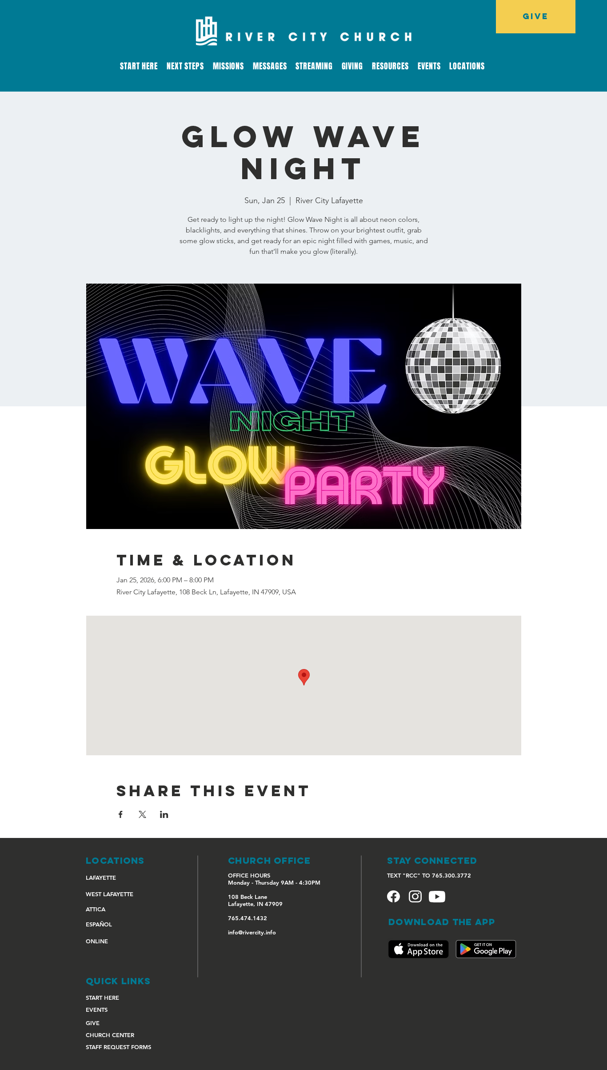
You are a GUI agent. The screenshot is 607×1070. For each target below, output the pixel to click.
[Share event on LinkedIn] (164, 814)
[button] (314, 66)
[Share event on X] (142, 814)
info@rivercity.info (252, 932)
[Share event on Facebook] (120, 814)
